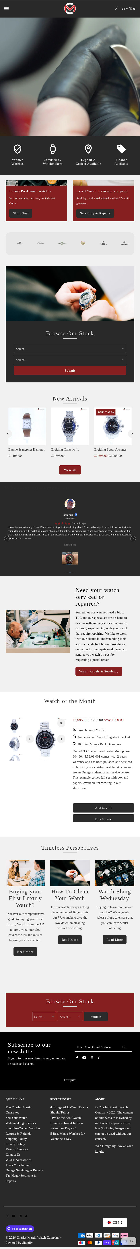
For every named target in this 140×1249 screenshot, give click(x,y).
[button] (7, 538)
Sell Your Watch (16, 1118)
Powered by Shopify (19, 1242)
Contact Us (13, 1154)
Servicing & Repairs (95, 213)
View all (70, 470)
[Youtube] (84, 1058)
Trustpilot (70, 1080)
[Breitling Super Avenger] (113, 426)
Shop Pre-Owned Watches (23, 1128)
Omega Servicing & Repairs (24, 1170)
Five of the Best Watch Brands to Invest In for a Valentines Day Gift (66, 1123)
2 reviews (70, 518)
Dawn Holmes (68, 515)
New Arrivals (70, 398)
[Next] (132, 434)
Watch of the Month (70, 701)
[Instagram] (92, 1058)
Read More (25, 952)
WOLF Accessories (18, 1160)
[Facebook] (77, 1058)
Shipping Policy (16, 1139)
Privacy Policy (15, 1144)
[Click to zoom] (61, 723)
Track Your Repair (18, 1165)
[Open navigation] (31, 8)
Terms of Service (17, 1149)
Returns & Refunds (18, 1133)
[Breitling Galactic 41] (70, 426)
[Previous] (8, 434)
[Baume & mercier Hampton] (27, 426)
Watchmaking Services (21, 1123)
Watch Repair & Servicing (98, 671)
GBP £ (117, 1222)
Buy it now (103, 819)
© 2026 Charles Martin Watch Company (33, 1237)
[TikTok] (99, 1058)
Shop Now (20, 213)
